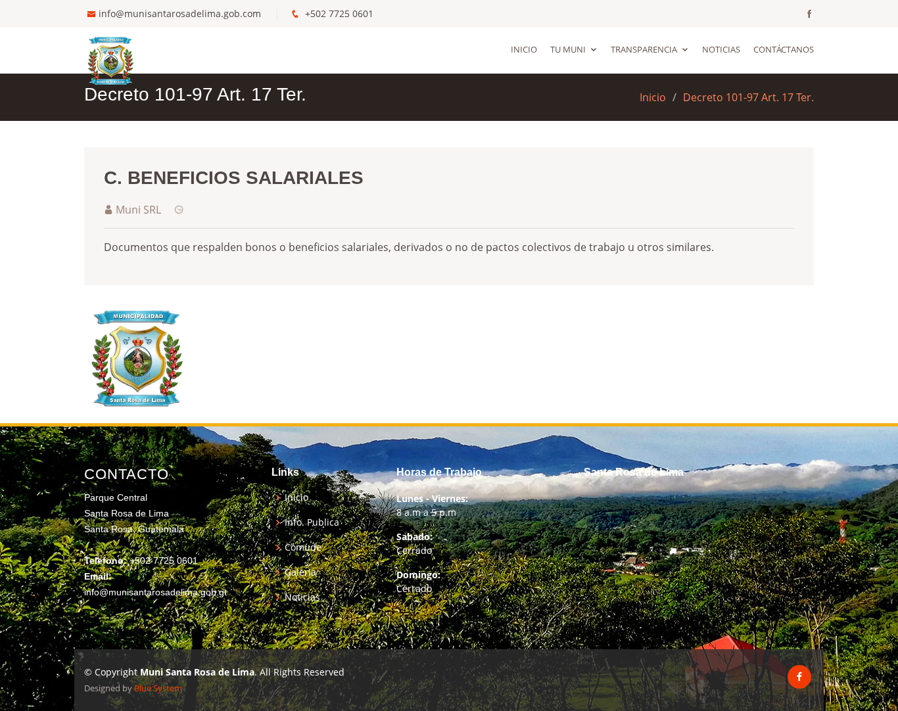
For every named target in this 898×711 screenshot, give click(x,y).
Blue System (158, 688)
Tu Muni (568, 49)
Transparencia (644, 49)
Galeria (300, 572)
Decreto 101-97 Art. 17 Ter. (748, 97)
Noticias (721, 49)
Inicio (524, 49)
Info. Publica (312, 522)
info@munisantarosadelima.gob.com (180, 13)
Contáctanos (783, 49)
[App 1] (136, 356)
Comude (303, 547)
